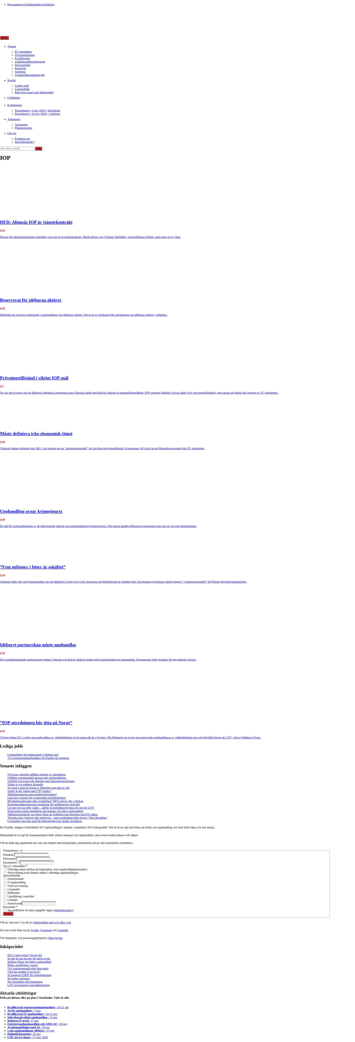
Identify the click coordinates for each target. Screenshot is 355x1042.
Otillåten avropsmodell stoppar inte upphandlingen (37, 777)
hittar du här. (55, 938)
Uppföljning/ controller (20, 896)
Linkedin (63, 930)
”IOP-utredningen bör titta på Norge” (36, 722)
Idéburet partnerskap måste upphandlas (38, 644)
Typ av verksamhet (15, 866)
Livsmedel (13, 889)
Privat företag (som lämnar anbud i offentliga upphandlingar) (42, 872)
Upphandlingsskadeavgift (30, 75)
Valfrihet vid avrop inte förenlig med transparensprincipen (41, 781)
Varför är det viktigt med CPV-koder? (29, 791)
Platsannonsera (23, 127)
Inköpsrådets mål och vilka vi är (52, 922)
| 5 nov (24, 1010)
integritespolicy (64, 910)
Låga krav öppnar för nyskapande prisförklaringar (36, 797)
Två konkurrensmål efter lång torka (27, 968)
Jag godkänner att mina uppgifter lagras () (40, 910)
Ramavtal (20, 68)
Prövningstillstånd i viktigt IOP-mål (34, 377)
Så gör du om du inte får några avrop (28, 958)
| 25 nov (31, 1030)
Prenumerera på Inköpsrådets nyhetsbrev (31, 4)
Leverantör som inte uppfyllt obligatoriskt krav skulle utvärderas (44, 821)
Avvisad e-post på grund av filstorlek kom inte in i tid (38, 787)
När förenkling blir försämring (25, 981)
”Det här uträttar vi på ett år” (23, 971)
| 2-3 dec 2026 (27, 1037)
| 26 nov (24, 1034)
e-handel (12, 899)
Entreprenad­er (15, 878)
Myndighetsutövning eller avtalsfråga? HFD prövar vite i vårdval (45, 801)
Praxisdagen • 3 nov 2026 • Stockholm (37, 110)
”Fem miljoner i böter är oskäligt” (32, 566)
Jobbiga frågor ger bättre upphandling (29, 961)
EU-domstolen (23, 51)
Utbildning (13, 97)
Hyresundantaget (25, 55)
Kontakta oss (22, 138)
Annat (10, 903)
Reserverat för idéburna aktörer (31, 300)
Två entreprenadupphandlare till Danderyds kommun (38, 758)
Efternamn (9, 858)
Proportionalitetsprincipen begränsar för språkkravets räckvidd (43, 804)
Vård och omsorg (17, 885)
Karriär (11, 80)
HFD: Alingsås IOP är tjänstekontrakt (36, 222)
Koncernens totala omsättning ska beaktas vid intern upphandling (45, 811)
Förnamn (8, 854)
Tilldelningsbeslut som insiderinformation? (32, 794)
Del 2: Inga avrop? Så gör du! (24, 955)
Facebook (46, 930)
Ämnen (11, 46)
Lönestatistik (22, 89)
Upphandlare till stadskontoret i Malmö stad (32, 754)
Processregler (22, 65)
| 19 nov (28, 1027)
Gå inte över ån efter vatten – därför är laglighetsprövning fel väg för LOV (51, 807)
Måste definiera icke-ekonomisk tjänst (36, 433)
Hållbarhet (13, 892)
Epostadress (11, 862)
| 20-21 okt (38, 1007)
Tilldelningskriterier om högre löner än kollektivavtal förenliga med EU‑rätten (52, 814)
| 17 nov (23, 1020)
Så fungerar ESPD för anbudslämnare (29, 975)
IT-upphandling (16, 882)
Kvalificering (22, 58)
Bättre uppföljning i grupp (22, 965)
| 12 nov (32, 1017)
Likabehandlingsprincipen (30, 61)
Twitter (35, 930)
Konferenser (14, 105)
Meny (4, 37)
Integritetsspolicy (25, 142)
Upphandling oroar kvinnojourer (31, 511)
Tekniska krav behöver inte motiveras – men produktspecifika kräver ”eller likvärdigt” (57, 817)
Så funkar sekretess (18, 978)
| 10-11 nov (32, 1014)
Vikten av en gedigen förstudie (25, 784)
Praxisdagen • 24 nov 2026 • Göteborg (37, 113)
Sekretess (20, 71)
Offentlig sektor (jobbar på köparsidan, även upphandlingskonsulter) (47, 869)
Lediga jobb (22, 85)
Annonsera (13, 119)
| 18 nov (37, 1024)
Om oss (11, 133)
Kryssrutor (10, 906)
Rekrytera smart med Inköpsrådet (34, 92)
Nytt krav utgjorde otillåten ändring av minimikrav (36, 774)
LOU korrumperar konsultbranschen (28, 985)
